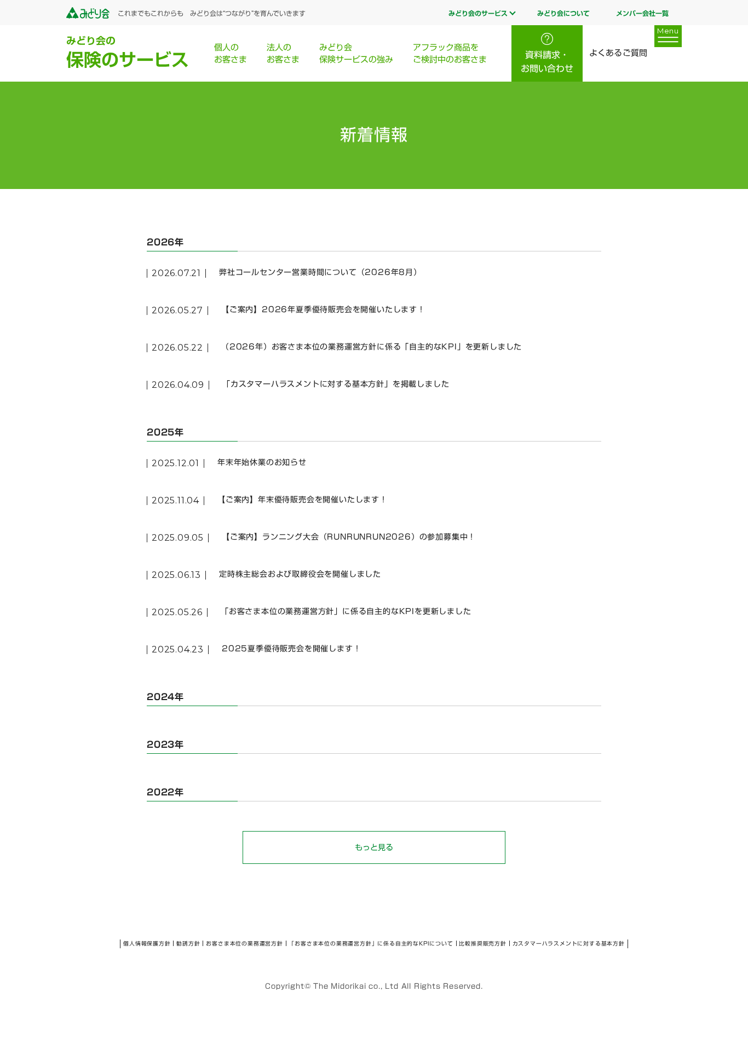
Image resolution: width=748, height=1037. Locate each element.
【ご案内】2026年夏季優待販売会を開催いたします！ (323, 309)
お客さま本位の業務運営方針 (244, 943)
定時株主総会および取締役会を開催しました (300, 574)
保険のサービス (127, 52)
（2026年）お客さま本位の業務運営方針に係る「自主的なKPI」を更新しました (371, 347)
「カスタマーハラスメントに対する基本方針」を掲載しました (335, 384)
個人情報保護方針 (146, 943)
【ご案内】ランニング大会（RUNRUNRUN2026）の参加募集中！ (349, 537)
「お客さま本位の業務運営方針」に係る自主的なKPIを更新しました (346, 611)
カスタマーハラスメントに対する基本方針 (569, 943)
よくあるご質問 (618, 53)
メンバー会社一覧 (642, 13)
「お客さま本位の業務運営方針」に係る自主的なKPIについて (371, 943)
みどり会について (563, 13)
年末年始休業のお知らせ (262, 462)
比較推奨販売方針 (482, 943)
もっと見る (374, 847)
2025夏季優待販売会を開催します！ (291, 648)
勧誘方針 (188, 943)
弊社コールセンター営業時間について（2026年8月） (320, 272)
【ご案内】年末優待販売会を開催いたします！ (302, 499)
